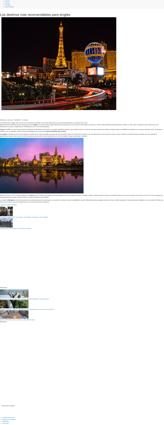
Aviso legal (5, 423)
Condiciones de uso (8, 417)
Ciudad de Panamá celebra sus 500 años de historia (16, 228)
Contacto (8, 5)
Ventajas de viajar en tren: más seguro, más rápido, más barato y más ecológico (24, 217)
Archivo (7, 1)
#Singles (14, 205)
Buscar (7, 3)
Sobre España (9, 7)
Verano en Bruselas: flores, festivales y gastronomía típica (17, 320)
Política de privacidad (8, 419)
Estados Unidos (11, 195)
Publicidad (5, 421)
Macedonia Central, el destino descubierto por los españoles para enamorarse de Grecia (26, 309)
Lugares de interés (5, 205)
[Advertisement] (46, 114)
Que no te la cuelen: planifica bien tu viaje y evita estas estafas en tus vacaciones (24, 299)
